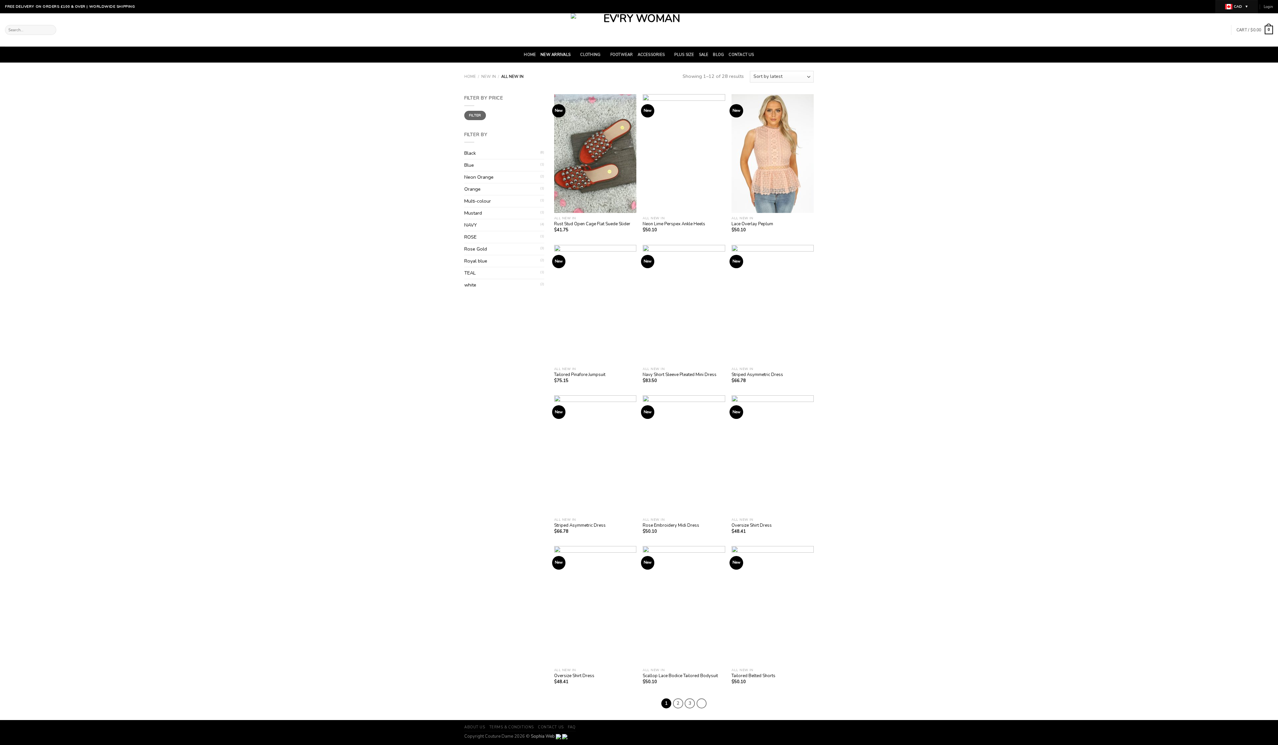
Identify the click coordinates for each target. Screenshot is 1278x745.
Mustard (473, 213)
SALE (704, 54)
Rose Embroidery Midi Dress (671, 525)
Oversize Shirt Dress (752, 525)
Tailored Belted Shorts (753, 676)
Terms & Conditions (511, 727)
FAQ (572, 727)
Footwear (621, 54)
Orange (472, 189)
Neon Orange (479, 177)
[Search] (51, 30)
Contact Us (741, 54)
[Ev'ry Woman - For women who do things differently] (639, 30)
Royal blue (475, 261)
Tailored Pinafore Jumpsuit (579, 375)
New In (488, 76)
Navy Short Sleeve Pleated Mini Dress (680, 375)
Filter (475, 115)
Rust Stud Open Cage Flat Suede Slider (592, 224)
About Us (474, 727)
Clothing (590, 54)
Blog (718, 54)
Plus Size (684, 54)
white (470, 284)
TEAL (470, 273)
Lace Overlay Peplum (752, 224)
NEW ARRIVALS (555, 54)
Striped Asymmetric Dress (757, 375)
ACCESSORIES (651, 54)
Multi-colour (477, 201)
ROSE (470, 237)
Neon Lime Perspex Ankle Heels (674, 224)
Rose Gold (475, 249)
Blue (469, 165)
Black (470, 153)
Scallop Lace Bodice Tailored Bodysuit (680, 676)
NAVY (470, 225)
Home (530, 54)
